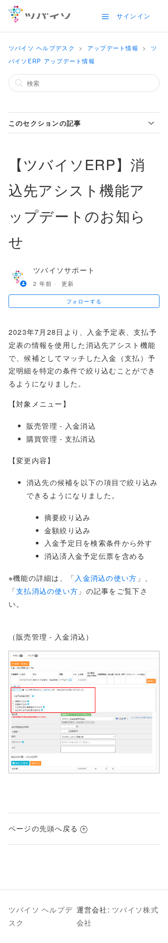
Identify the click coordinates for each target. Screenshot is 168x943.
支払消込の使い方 (47, 591)
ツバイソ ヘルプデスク (42, 48)
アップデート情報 (112, 48)
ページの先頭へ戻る (43, 828)
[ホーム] (40, 19)
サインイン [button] (133, 15)
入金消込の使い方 (106, 578)
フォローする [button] (84, 301)
